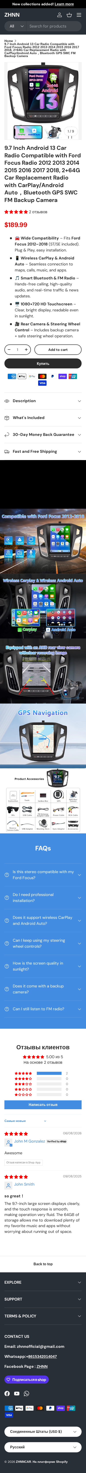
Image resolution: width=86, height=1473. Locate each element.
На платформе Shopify (50, 1461)
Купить (43, 363)
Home (8, 41)
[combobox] (43, 26)
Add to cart (58, 349)
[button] (69, 15)
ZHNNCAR (23, 1461)
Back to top (43, 1264)
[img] (16, 1134)
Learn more (64, 4)
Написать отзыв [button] (43, 1105)
